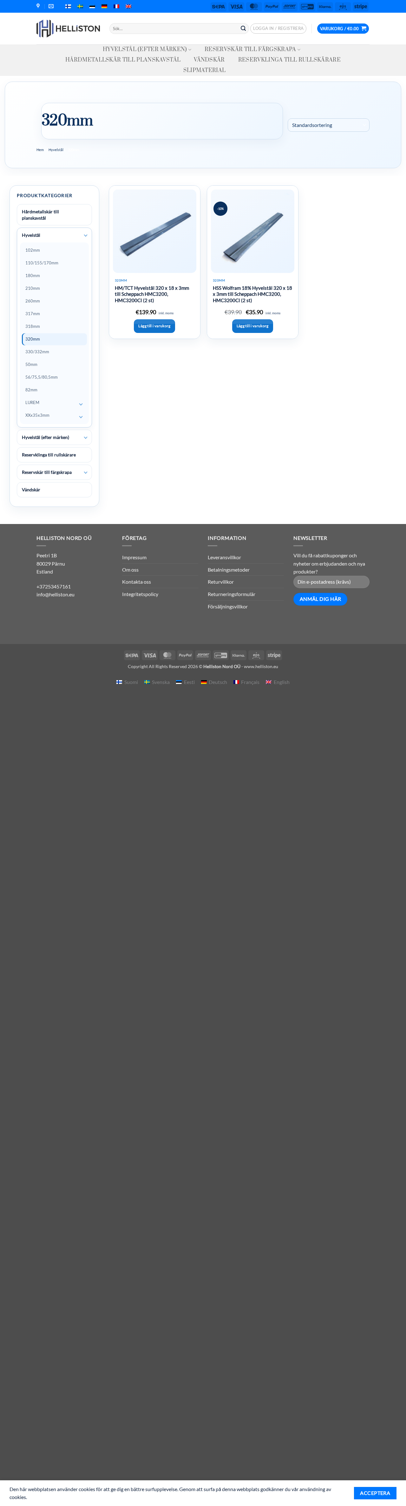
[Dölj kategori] (85, 235)
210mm (32, 288)
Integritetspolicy (140, 594)
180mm (32, 275)
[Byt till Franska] (116, 6)
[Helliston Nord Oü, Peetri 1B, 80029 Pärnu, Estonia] (38, 6)
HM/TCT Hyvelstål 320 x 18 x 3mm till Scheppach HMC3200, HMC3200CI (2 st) (152, 294)
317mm (32, 313)
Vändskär (209, 59)
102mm (32, 250)
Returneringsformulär (231, 594)
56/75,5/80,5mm (41, 377)
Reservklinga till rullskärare (289, 59)
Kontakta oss (136, 582)
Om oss (130, 570)
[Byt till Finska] (68, 6)
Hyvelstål (56, 150)
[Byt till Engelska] (128, 6)
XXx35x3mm (37, 415)
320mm (32, 339)
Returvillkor (221, 582)
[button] (278, 28)
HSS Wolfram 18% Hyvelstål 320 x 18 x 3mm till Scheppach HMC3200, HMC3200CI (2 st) (252, 294)
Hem (40, 150)
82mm (31, 389)
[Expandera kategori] (81, 404)
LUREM (32, 402)
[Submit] (243, 28)
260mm (32, 300)
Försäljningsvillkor (228, 606)
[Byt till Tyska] (104, 6)
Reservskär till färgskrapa (250, 49)
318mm (32, 326)
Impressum (134, 557)
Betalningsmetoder (229, 570)
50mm (31, 364)
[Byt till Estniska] (92, 6)
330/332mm (37, 351)
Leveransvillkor (224, 557)
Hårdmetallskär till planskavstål (122, 59)
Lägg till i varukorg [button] (154, 325)
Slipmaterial (204, 70)
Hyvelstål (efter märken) (145, 49)
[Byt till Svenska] (80, 6)
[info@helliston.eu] (52, 6)
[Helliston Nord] (68, 28)
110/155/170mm (41, 262)
